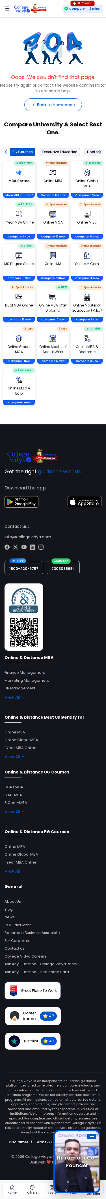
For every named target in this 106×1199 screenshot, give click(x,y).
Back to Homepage (56, 105)
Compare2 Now (87, 319)
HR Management (20, 688)
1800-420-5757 (23, 568)
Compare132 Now (53, 195)
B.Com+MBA (16, 802)
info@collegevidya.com (28, 537)
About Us (13, 901)
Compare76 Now (53, 278)
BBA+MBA (13, 795)
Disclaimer (18, 1142)
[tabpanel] (53, 290)
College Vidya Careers (26, 956)
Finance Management (25, 672)
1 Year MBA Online (20, 747)
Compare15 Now (19, 319)
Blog (9, 909)
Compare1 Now (19, 361)
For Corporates (19, 940)
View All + (14, 697)
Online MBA (15, 732)
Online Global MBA (21, 740)
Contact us (14, 948)
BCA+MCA (14, 787)
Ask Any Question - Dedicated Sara (37, 972)
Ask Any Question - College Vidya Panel (41, 964)
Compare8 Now (19, 236)
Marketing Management (27, 680)
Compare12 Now (53, 361)
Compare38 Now (87, 236)
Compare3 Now (87, 361)
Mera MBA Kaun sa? (19, 195)
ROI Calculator (18, 925)
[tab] (21, 152)
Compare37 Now (87, 195)
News (10, 917)
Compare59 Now (53, 236)
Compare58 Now (87, 278)
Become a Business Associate (32, 932)
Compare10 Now (19, 278)
